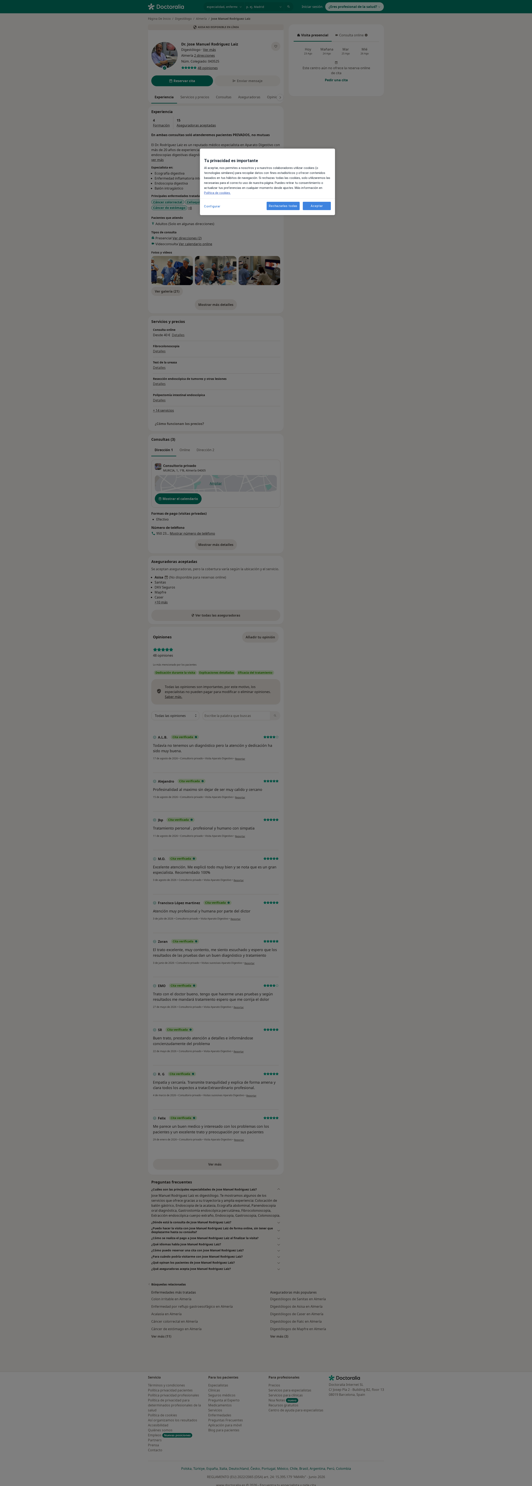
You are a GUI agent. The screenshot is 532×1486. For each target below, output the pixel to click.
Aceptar (317, 206)
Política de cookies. (217, 193)
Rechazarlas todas (283, 206)
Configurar (212, 206)
